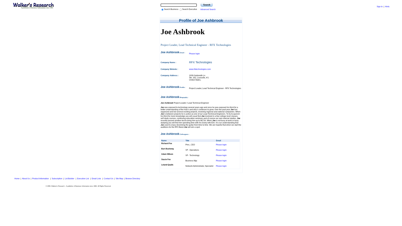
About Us (26, 179)
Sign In (380, 6)
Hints (387, 6)
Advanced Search (207, 9)
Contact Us (108, 179)
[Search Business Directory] (206, 5)
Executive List (83, 179)
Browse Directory (132, 179)
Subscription (57, 179)
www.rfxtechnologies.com (200, 69)
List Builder (70, 179)
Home (17, 179)
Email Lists (96, 179)
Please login (194, 54)
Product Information (40, 179)
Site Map (119, 179)
